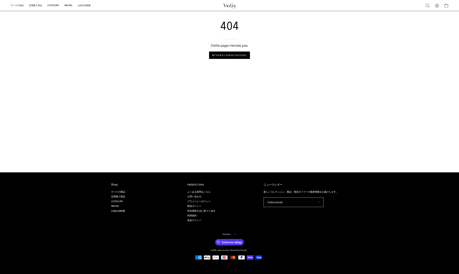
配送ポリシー (194, 206)
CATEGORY (117, 201)
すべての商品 (118, 192)
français (226, 234)
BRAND (115, 206)
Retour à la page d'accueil (229, 55)
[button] (84, 5)
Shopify (243, 250)
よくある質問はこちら (199, 192)
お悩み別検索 (118, 210)
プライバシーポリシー (199, 201)
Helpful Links (195, 184)
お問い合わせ (194, 196)
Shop (114, 184)
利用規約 (192, 215)
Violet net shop (223, 250)
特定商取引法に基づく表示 (201, 210)
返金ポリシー (194, 220)
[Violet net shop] (229, 5)
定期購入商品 (118, 196)
